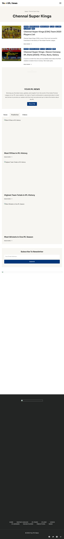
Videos (52, 522)
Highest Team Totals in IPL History (19, 195)
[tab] (5, 115)
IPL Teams (58, 26)
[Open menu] (60, 3)
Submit (32, 261)
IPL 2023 (52, 26)
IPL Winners (27, 28)
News (33, 28)
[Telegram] (60, 536)
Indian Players (44, 26)
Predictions (41, 524)
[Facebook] (49, 536)
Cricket (26, 26)
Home (11, 522)
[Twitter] (53, 536)
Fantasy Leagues (34, 26)
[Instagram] (56, 536)
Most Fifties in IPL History (15, 153)
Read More (28, 44)
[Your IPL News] (9, 3)
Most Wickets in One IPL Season (18, 237)
